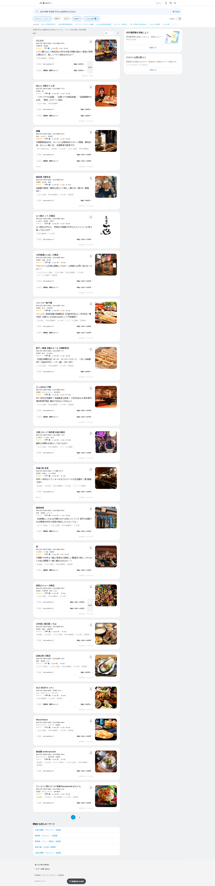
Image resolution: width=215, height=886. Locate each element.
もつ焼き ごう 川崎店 (45, 215)
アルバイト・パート (41, 19)
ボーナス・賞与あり (121, 24)
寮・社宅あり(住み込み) (138, 24)
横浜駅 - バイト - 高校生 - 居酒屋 (48, 841)
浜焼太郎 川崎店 (43, 655)
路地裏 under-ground (46, 751)
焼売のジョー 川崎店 (45, 585)
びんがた (40, 40)
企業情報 (61, 875)
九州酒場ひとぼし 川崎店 (47, 254)
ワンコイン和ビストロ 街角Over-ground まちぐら (58, 786)
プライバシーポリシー (49, 875)
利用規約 (38, 875)
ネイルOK (166, 24)
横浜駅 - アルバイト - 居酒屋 (46, 835)
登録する (153, 70)
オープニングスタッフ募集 (84, 24)
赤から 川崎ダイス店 (45, 85)
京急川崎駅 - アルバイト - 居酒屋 (48, 830)
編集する (153, 47)
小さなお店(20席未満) (103, 24)
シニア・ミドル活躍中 (179, 24)
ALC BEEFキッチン (45, 687)
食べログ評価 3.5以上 (48, 24)
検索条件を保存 (78, 881)
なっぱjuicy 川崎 (43, 386)
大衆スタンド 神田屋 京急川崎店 (50, 432)
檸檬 (38, 131)
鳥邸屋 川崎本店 (43, 176)
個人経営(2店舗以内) (66, 24)
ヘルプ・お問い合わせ (42, 869)
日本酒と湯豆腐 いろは (46, 623)
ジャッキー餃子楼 (44, 302)
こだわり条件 (90, 19)
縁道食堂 (40, 507)
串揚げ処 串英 (42, 468)
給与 (65, 18)
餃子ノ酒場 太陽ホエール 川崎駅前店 (52, 348)
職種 (56, 18)
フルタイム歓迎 (154, 24)
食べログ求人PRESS (42, 864)
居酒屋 (76, 19)
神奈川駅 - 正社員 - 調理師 (45, 847)
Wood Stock (42, 719)
